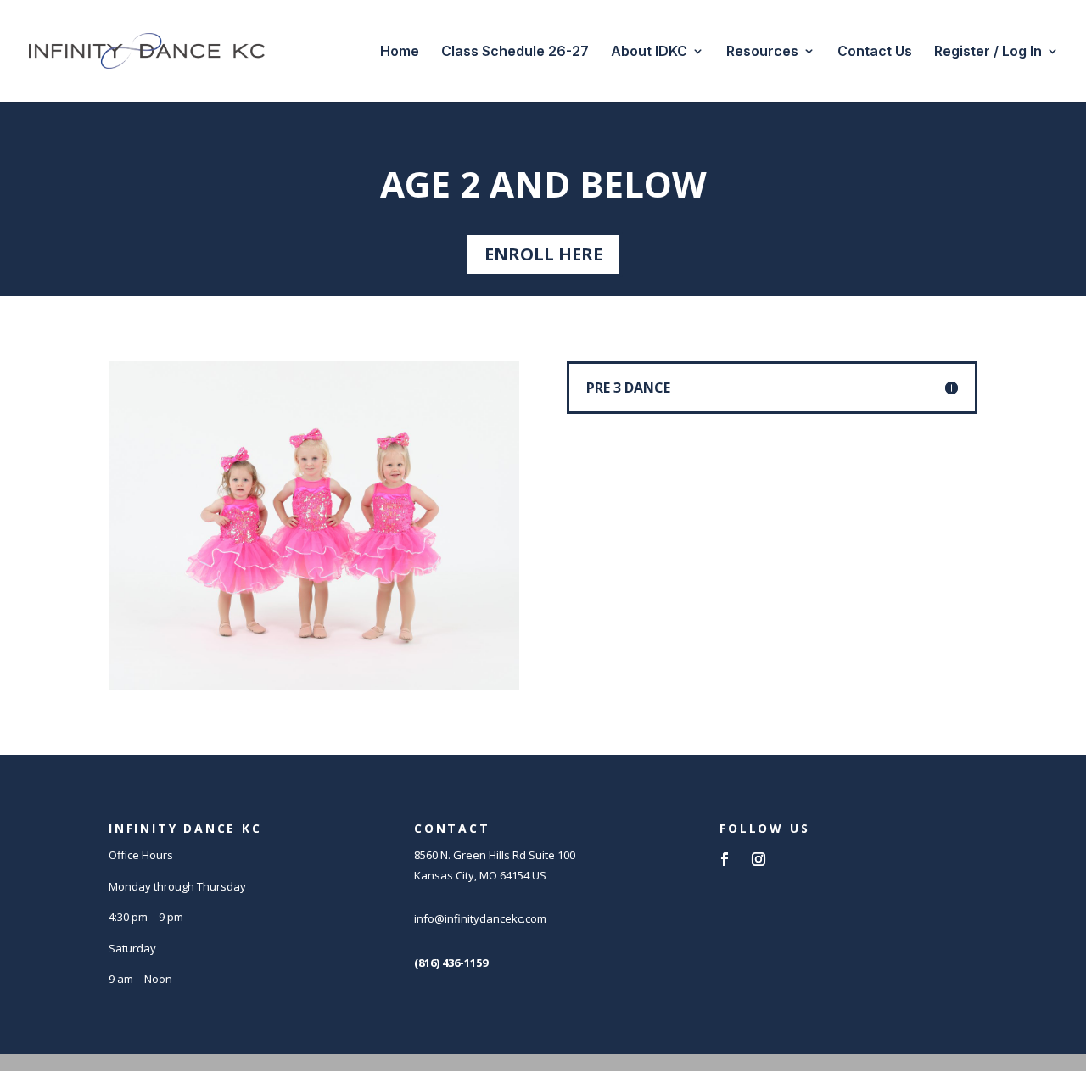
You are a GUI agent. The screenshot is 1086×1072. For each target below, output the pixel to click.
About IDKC (649, 52)
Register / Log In (988, 52)
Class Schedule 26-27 (515, 52)
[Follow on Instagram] (758, 859)
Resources (762, 52)
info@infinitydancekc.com (480, 918)
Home (399, 52)
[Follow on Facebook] (724, 859)
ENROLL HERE (543, 254)
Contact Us (874, 52)
